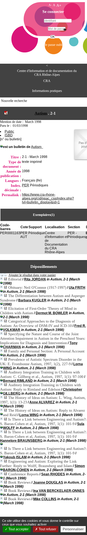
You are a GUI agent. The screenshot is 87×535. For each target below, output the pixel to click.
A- (50, 5)
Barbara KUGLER (32, 300)
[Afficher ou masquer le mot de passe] (65, 29)
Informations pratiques (47, 91)
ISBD (9, 135)
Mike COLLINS (44, 499)
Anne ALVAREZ (42, 402)
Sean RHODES (53, 474)
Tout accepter (18, 529)
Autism (41, 113)
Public (9, 131)
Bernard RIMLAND (18, 381)
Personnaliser (73, 529)
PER (25, 185)
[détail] (1, 278)
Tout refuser (47, 529)
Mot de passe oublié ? (52, 44)
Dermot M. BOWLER (52, 313)
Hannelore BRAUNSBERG (21, 440)
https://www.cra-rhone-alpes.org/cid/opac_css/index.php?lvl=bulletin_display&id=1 (48, 198)
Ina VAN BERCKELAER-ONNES (58, 491)
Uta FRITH (77, 287)
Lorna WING (29, 415)
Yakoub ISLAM (15, 457)
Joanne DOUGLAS (48, 482)
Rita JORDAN (35, 279)
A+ (58, 5)
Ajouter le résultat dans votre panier (32, 275)
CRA (46, 81)
